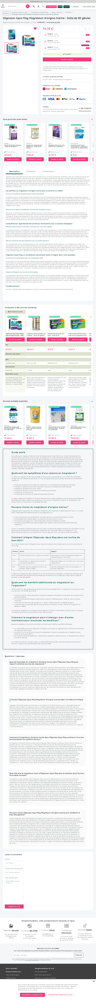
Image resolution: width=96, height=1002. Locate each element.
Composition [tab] (48, 171)
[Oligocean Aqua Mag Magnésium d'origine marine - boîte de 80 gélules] (15, 323)
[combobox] (18, 6)
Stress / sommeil (57, 12)
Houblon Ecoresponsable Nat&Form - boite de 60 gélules (34, 147)
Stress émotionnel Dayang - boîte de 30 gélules (12, 146)
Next (92, 119)
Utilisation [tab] (31, 171)
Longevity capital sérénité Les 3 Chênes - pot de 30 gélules (36, 334)
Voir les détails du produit (53, 22)
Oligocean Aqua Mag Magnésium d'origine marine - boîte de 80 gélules (15, 335)
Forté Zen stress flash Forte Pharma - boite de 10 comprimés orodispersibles (79, 147)
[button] (35, 29)
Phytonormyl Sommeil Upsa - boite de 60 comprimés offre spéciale (77, 335)
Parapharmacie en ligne (19, 12)
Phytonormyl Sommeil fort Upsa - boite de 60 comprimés (56, 335)
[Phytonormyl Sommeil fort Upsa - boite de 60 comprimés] (57, 323)
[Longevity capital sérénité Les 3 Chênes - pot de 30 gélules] (36, 323)
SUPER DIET (41, 22)
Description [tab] (14, 171)
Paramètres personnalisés (60, 995)
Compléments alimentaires (39, 12)
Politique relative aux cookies (27, 990)
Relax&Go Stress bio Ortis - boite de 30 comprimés (57, 146)
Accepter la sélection (32, 995)
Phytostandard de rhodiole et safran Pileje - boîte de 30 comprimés (56, 428)
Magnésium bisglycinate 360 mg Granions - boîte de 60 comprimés (12, 428)
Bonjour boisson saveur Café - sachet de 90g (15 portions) (34, 428)
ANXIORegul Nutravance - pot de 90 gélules (79, 427)
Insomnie (68, 12)
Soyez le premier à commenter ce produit (16, 22)
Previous (89, 119)
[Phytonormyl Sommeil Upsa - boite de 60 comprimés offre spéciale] (77, 323)
